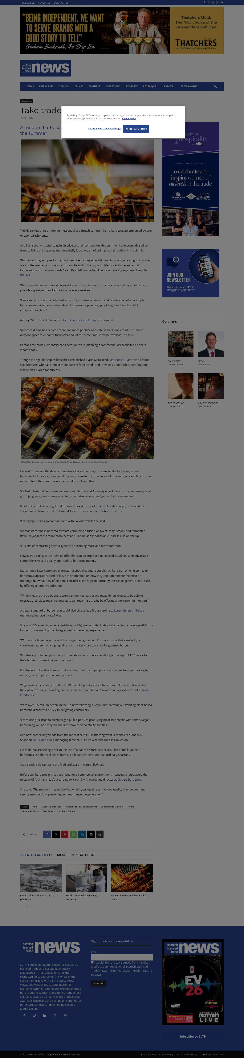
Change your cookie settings (104, 128)
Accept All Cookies (136, 128)
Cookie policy (129, 118)
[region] (123, 122)
